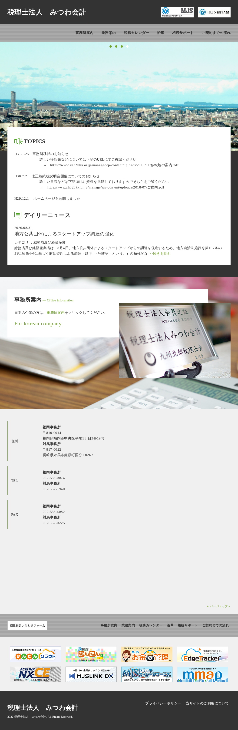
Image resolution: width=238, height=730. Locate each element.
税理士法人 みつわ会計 (46, 12)
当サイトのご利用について (207, 703)
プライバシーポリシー (163, 703)
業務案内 (109, 33)
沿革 (160, 33)
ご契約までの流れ (216, 33)
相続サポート (183, 33)
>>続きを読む (159, 253)
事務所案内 (84, 33)
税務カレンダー (136, 33)
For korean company (38, 324)
